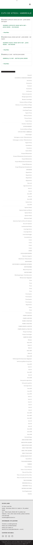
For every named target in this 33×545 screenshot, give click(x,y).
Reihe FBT (29, 342)
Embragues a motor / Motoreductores (23, 137)
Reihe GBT (29, 350)
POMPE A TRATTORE (27, 323)
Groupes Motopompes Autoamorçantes (22, 156)
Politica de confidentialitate (9, 525)
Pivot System (29, 294)
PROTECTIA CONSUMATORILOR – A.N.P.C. (13, 529)
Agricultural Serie (27, 185)
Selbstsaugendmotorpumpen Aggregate (22, 358)
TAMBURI (29, 464)
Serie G (30, 191)
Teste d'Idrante (28, 467)
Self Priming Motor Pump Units (24, 361)
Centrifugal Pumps (27, 110)
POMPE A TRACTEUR (27, 321)
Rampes (30, 340)
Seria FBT (29, 364)
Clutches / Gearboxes (27, 123)
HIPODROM (29, 169)
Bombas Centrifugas (27, 99)
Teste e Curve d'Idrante (26, 469)
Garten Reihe (29, 150)
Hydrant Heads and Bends (25, 210)
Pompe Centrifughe (27, 334)
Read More (6, 32)
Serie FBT (29, 204)
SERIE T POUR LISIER (27, 453)
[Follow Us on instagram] (9, 536)
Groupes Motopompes (26, 153)
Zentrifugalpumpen (27, 491)
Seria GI (30, 375)
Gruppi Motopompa (27, 164)
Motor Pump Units (27, 269)
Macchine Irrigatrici (27, 256)
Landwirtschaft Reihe (27, 226)
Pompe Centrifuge (27, 331)
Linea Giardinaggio (27, 234)
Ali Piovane (29, 91)
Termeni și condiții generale (9, 524)
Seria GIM (29, 377)
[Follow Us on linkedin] (6, 536)
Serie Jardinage (28, 437)
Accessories (29, 88)
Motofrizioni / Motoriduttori (25, 258)
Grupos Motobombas (27, 159)
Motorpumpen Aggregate (26, 277)
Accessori (29, 86)
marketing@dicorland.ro (8, 517)
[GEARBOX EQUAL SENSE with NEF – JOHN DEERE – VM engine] (16, 38)
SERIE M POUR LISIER (27, 445)
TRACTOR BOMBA (27, 480)
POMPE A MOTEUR (27, 315)
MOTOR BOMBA (28, 267)
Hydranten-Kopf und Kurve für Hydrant (22, 221)
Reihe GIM (29, 356)
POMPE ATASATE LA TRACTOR (25, 329)
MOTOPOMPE (28, 261)
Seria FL (30, 367)
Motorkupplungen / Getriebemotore (23, 275)
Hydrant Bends (28, 212)
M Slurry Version (28, 115)
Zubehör (30, 494)
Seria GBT (29, 372)
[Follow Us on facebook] (3, 536)
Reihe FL (30, 345)
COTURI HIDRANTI (27, 126)
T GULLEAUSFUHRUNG (26, 461)
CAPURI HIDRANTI (27, 107)
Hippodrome (29, 172)
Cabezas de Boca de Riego (26, 102)
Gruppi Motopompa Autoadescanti (23, 167)
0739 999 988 (5, 515)
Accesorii (30, 75)
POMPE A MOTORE (27, 318)
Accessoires (29, 83)
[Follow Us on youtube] (12, 536)
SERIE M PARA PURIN (27, 439)
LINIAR (30, 250)
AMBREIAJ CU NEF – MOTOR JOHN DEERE (15, 58)
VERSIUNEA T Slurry (27, 485)
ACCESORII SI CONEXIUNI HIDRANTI (23, 78)
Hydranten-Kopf (28, 218)
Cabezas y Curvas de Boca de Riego (23, 104)
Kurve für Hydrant (27, 223)
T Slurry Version (28, 118)
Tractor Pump (28, 121)
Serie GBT (29, 194)
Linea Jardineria (28, 237)
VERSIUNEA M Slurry (27, 483)
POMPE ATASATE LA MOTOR (25, 326)
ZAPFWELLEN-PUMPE (27, 488)
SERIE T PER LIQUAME (27, 450)
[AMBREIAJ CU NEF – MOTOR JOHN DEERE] (16, 54)
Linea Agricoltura (28, 229)
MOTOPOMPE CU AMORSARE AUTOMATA (22, 264)
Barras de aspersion (27, 94)
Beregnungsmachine (27, 96)
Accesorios (29, 80)
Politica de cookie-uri (7, 527)
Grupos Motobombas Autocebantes (23, 161)
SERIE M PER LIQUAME (26, 442)
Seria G (30, 369)
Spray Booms (29, 458)
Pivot (30, 280)
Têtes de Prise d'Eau (27, 472)
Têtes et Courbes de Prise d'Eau (24, 475)
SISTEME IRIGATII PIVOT (26, 456)
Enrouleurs (29, 148)
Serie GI (30, 196)
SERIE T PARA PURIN (27, 448)
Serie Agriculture (28, 385)
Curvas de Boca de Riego (26, 129)
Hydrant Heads (28, 207)
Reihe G (30, 348)
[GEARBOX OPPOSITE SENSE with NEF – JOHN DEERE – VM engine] (16, 20)
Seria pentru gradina (27, 383)
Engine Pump (28, 113)
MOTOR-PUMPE (28, 272)
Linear (30, 240)
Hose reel (29, 183)
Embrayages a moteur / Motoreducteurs (22, 140)
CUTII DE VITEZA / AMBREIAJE (25, 131)
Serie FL (30, 188)
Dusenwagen (29, 134)
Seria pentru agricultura (26, 380)
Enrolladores (29, 145)
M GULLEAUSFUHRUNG (26, 253)
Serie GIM (29, 199)
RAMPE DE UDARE (27, 337)
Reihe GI (30, 353)
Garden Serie (29, 202)
